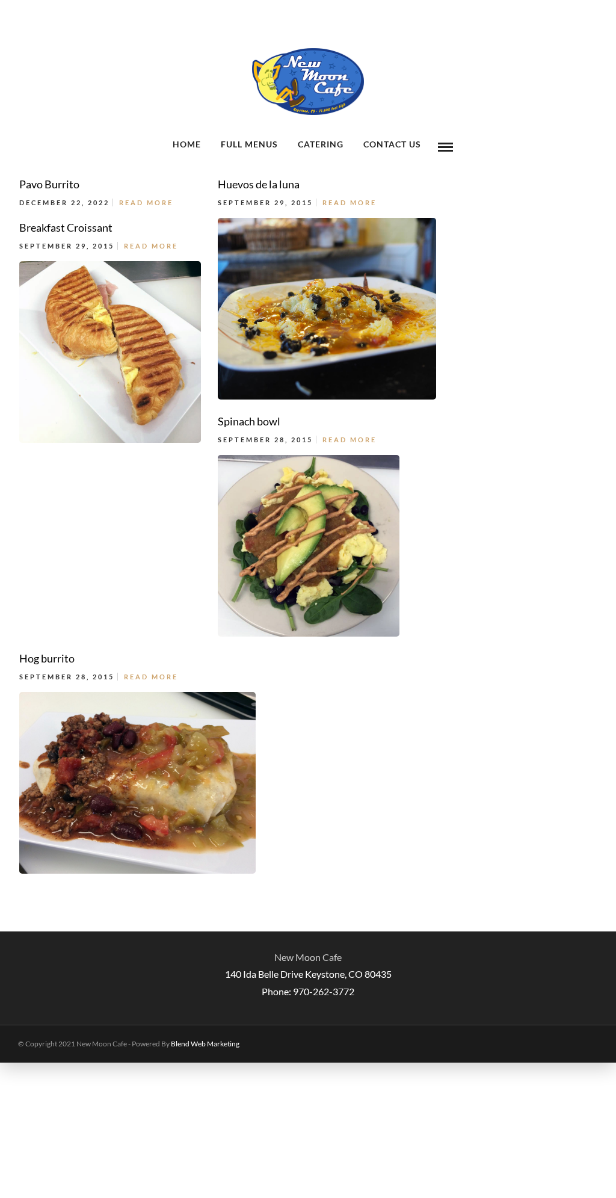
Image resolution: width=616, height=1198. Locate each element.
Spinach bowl (249, 421)
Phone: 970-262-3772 (308, 991)
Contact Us (392, 144)
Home (187, 144)
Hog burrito (47, 658)
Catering (320, 144)
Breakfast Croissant (65, 227)
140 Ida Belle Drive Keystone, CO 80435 (308, 974)
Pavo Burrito (49, 184)
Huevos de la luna (259, 184)
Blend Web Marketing (205, 1043)
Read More (146, 202)
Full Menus (249, 144)
